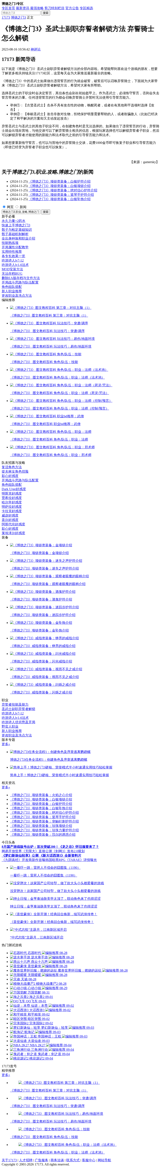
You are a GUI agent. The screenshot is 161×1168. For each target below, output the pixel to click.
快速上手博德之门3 (16, 225)
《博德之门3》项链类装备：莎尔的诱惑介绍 (42, 834)
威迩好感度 (10, 515)
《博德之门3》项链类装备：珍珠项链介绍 (41, 826)
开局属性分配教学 (15, 247)
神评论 (36, 49)
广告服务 (41, 1160)
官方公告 (72, 8)
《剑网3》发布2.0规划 (68, 851)
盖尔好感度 (10, 520)
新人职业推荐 (12, 291)
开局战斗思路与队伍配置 (20, 282)
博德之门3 (18, 17)
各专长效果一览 (13, 256)
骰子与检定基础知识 (17, 229)
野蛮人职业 (10, 726)
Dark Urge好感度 (14, 489)
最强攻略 (37, 8)
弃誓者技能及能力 (15, 704)
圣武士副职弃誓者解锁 (18, 709)
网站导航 (104, 1160)
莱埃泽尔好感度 (13, 533)
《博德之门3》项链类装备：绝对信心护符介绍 (63, 190)
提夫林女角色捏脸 (15, 471)
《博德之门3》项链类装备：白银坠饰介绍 (60, 199)
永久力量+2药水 (13, 221)
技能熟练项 (10, 243)
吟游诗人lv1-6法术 (15, 265)
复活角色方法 (12, 467)
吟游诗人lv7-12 (13, 260)
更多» (6, 744)
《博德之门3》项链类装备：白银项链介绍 (60, 186)
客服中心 (88, 1160)
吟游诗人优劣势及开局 (18, 722)
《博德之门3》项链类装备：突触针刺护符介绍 (44, 821)
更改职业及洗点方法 (17, 295)
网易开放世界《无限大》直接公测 (27, 851)
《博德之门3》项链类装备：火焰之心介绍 (41, 795)
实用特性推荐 (12, 251)
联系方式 (73, 1160)
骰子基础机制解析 (15, 234)
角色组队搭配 (12, 287)
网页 (10, 207)
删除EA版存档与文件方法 (21, 278)
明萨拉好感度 (12, 506)
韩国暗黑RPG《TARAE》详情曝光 (71, 860)
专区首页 (8, 8)
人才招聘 (25, 1160)
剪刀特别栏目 (54, 8)
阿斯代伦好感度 (13, 524)
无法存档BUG (12, 273)
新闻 (23, 207)
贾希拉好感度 (12, 498)
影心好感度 (10, 476)
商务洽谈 (57, 1160)
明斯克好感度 (12, 493)
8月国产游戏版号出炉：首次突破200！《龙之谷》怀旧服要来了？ (50, 846)
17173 (6, 17)
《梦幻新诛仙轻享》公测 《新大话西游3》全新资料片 (41, 855)
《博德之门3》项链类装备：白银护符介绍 (60, 181)
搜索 (45, 12)
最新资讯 (22, 8)
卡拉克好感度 (12, 511)
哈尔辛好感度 (12, 502)
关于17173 (9, 1160)
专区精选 (86, 8)
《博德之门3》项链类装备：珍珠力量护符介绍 (44, 830)
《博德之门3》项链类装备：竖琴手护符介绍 (61, 194)
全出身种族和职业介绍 (18, 238)
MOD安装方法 (12, 269)
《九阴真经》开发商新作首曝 (23, 860)
